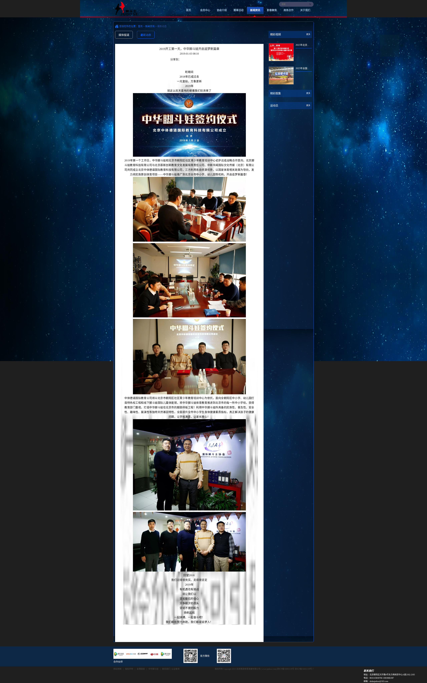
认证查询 (175, 669)
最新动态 (145, 35)
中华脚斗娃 (153, 669)
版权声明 (129, 669)
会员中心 (205, 10)
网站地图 (117, 669)
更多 (308, 34)
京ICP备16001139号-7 (304, 669)
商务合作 (289, 10)
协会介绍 (222, 10)
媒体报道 (124, 35)
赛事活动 (239, 10)
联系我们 (166, 669)
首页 (188, 10)
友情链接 (141, 669)
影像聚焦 (272, 10)
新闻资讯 (255, 10)
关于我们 (305, 10)
